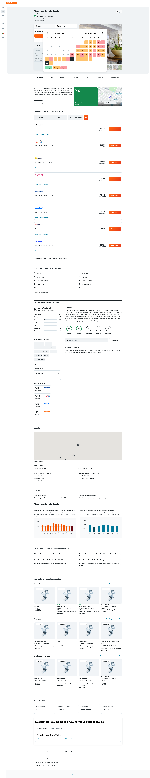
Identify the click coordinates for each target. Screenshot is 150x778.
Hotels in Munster (79, 774)
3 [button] (51, 46)
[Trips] (3, 29)
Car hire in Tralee (42, 739)
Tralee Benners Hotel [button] (85, 606)
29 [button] (72, 59)
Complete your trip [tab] (42, 728)
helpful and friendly (39, 359)
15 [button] (72, 51)
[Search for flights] (3, 8)
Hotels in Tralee (69, 739)
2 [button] (47, 46)
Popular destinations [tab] (56, 728)
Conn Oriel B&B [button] (38, 678)
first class (46, 355)
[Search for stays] (3, 11)
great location (44, 351)
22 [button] (72, 55)
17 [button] (51, 55)
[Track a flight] (3, 24)
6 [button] (63, 46)
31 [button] (51, 63)
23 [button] (47, 59)
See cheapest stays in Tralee (114, 619)
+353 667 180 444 (39, 21)
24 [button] (51, 59)
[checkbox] (42, 389)
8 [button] (72, 46)
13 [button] (63, 51)
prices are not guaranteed (68, 754)
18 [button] (55, 55)
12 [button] (59, 51)
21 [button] (68, 55)
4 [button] (55, 46)
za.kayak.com (37, 774)
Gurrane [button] (36, 606)
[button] (3, 3)
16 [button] (47, 55)
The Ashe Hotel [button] (61, 606)
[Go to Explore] (3, 20)
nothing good (38, 355)
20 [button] (64, 55)
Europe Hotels (50, 774)
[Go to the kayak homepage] (11, 3)
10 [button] (51, 51)
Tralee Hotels (88, 774)
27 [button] (64, 59)
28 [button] (68, 59)
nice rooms (49, 344)
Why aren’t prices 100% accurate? (46, 765)
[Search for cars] (3, 15)
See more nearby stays (115, 583)
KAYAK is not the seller (42, 759)
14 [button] (68, 51)
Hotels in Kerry (69, 774)
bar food (36, 351)
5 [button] (59, 46)
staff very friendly (39, 344)
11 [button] (55, 51)
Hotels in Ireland (60, 774)
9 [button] (47, 51)
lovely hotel (52, 348)
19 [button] (59, 55)
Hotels (43, 774)
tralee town (53, 351)
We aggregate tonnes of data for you (47, 762)
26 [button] (59, 59)
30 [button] (47, 63)
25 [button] (55, 59)
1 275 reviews (48, 16)
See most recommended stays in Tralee (111, 656)
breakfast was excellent (40, 348)
